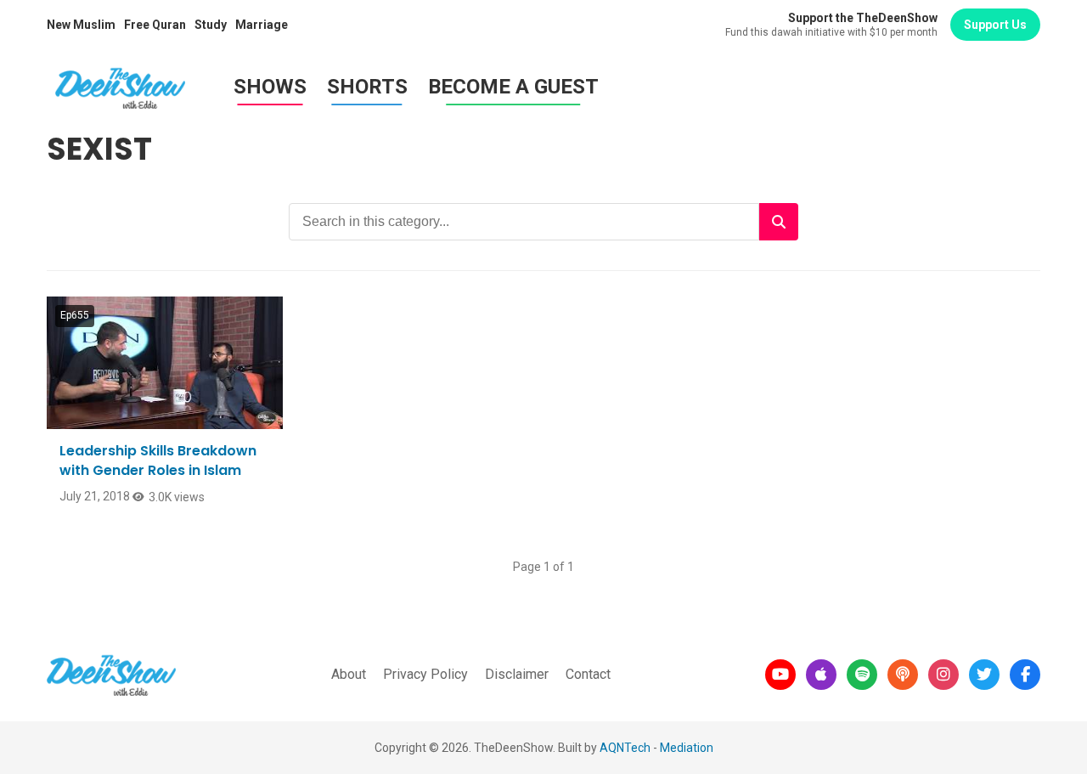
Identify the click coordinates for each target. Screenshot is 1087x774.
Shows (270, 87)
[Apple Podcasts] (821, 674)
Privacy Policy (425, 674)
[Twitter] (984, 674)
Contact (588, 674)
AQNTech (625, 747)
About (348, 674)
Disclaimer (517, 674)
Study (210, 24)
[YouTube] (780, 674)
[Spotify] (862, 674)
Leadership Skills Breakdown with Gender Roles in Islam (157, 460)
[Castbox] (902, 674)
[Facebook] (1025, 674)
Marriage (261, 24)
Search (778, 221)
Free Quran (155, 24)
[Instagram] (943, 674)
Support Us (995, 24)
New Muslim (81, 24)
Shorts (367, 87)
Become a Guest (513, 87)
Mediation (686, 747)
